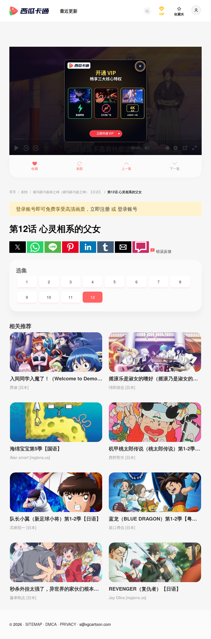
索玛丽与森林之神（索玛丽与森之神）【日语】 (67, 191)
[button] (147, 11)
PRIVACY (68, 624)
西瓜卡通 (29, 11)
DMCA (51, 624)
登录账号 (127, 208)
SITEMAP (33, 624)
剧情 (24, 191)
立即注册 (100, 208)
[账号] (196, 10)
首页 (12, 191)
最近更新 (68, 11)
